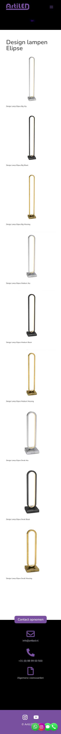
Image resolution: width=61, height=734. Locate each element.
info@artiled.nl (30, 640)
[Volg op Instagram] (25, 717)
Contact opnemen (30, 619)
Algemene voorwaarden (30, 677)
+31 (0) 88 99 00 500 (30, 660)
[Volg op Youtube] (36, 717)
